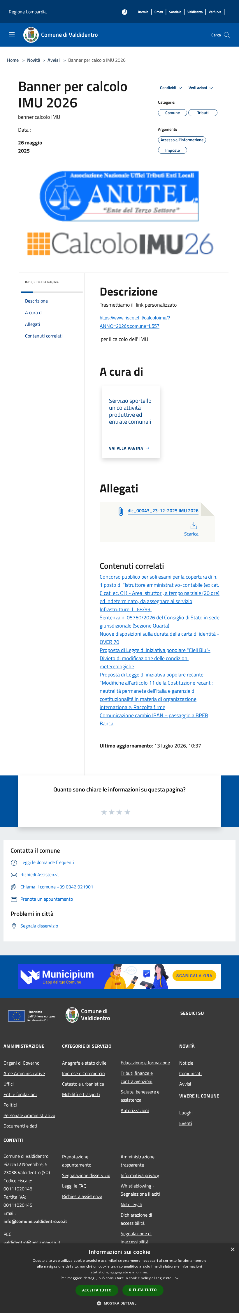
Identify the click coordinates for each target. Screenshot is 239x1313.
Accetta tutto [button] (97, 1290)
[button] (119, 1303)
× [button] (232, 1249)
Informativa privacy (140, 1175)
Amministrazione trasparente (137, 1160)
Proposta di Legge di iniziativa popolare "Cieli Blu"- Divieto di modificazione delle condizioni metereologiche (155, 658)
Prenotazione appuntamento (76, 1160)
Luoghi (186, 1112)
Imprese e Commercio (83, 1073)
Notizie (186, 1062)
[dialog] (119, 1278)
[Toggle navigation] (11, 34)
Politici (10, 1104)
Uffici (8, 1083)
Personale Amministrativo (29, 1115)
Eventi (185, 1123)
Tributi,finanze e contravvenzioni (137, 1077)
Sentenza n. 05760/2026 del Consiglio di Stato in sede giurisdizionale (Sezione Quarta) (159, 622)
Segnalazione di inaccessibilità (136, 1237)
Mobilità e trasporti (81, 1094)
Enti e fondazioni (20, 1094)
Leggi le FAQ (74, 1185)
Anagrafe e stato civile (84, 1062)
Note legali (131, 1204)
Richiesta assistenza (82, 1196)
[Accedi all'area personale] (125, 12)
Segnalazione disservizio (86, 1175)
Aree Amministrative (24, 1073)
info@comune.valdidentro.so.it (35, 1221)
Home (13, 59)
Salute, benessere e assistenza (140, 1095)
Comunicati (190, 1073)
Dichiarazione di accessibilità (136, 1219)
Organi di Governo (21, 1062)
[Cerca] (226, 34)
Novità (33, 59)
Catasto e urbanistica (83, 1083)
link (175, 1277)
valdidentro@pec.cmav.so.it (31, 1242)
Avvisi (54, 59)
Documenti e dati (20, 1125)
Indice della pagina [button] (42, 282)
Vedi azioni (198, 87)
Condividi (168, 87)
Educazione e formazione (145, 1062)
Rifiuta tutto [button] (143, 1289)
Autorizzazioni (135, 1110)
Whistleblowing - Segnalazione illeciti (140, 1189)
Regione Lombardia (28, 11)
